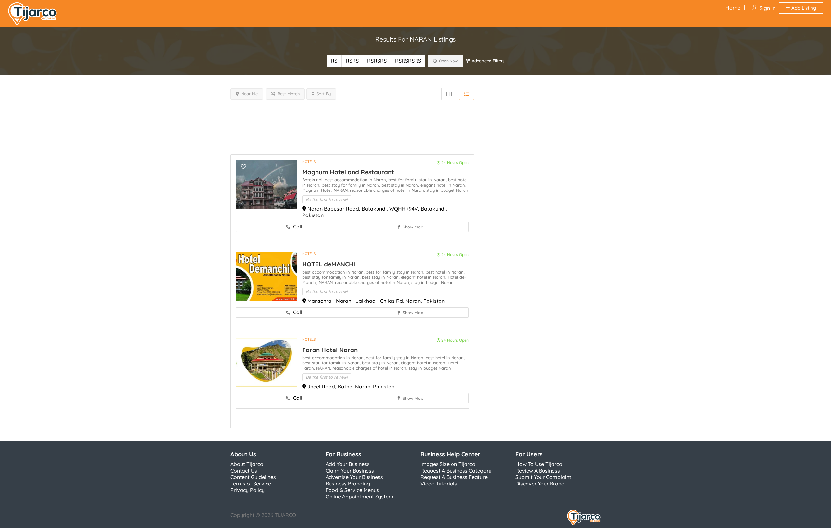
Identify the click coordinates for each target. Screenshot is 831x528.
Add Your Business (348, 464)
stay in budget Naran (447, 190)
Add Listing (803, 8)
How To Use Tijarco (538, 464)
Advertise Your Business (354, 477)
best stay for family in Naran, (351, 185)
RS (334, 60)
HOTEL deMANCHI (328, 264)
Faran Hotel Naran (330, 350)
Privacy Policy (247, 490)
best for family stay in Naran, (418, 179)
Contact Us (243, 470)
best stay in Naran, (400, 185)
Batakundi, (313, 179)
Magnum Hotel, (318, 190)
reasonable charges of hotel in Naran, (388, 190)
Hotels (309, 161)
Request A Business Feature (454, 477)
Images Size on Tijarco (447, 464)
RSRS (352, 60)
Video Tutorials (438, 483)
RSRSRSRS (408, 60)
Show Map (412, 226)
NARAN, (342, 190)
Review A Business (537, 470)
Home (733, 8)
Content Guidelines (253, 477)
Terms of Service (250, 483)
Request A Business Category (455, 470)
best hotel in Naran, (445, 272)
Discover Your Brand (539, 483)
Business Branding (348, 483)
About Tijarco (246, 464)
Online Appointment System (359, 496)
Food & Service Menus (352, 490)
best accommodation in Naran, (356, 179)
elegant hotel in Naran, (443, 185)
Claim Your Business (350, 470)
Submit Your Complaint (543, 477)
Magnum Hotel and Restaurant (348, 172)
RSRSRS (377, 60)
